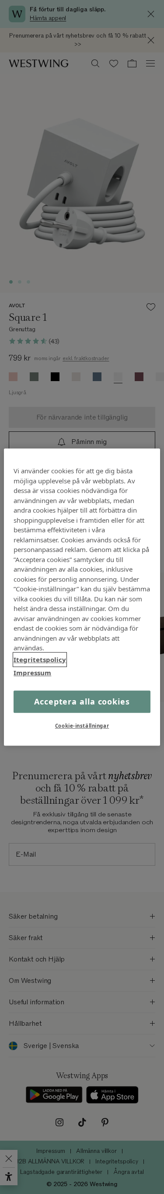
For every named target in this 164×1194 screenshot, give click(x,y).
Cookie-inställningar (82, 725)
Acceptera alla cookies (82, 701)
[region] (82, 597)
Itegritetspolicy (40, 659)
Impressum (32, 672)
